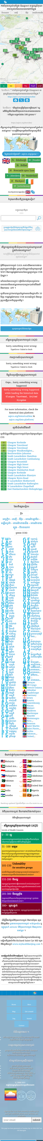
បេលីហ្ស (8, 633)
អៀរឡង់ (8, 579)
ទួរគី (6, 577)
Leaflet (3, 82)
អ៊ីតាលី (7, 628)
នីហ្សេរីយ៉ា (30, 605)
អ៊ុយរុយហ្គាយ (32, 610)
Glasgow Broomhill (15, 461)
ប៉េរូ (6, 572)
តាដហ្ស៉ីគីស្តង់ (32, 649)
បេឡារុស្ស (8, 731)
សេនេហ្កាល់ (31, 579)
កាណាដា (8, 623)
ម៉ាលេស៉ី (8, 685)
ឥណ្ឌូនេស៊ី (31, 585)
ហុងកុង (8, 582)
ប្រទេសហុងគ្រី (32, 633)
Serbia (28, 731)
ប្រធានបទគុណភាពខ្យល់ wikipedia (25, 923)
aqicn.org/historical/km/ (20, 416)
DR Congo (30, 685)
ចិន (6, 543)
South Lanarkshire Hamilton (20, 456)
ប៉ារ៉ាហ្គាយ (31, 597)
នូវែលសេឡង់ (32, 587)
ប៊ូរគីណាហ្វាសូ (32, 643)
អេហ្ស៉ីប (8, 702)
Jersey (28, 697)
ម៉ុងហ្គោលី (31, 590)
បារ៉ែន (7, 610)
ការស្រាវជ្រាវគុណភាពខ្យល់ (21, 1045)
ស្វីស (7, 569)
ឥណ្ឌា (7, 574)
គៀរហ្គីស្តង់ (31, 626)
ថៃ (6, 538)
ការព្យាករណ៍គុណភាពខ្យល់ (21, 1070)
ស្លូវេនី (7, 669)
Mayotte (29, 715)
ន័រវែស (7, 602)
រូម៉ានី (7, 656)
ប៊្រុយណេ (8, 720)
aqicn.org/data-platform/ (21, 419)
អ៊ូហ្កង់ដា (30, 556)
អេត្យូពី (7, 713)
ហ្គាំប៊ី (7, 715)
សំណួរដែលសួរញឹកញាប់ (21, 1060)
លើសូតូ (8, 595)
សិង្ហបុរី (29, 543)
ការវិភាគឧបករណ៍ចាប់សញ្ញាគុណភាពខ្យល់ (21, 1055)
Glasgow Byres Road (15, 478)
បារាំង (7, 597)
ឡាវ (6, 541)
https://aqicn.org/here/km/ (21, 123)
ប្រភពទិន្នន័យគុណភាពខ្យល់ (21, 1066)
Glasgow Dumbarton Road (18, 469)
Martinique (30, 713)
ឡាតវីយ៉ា (8, 682)
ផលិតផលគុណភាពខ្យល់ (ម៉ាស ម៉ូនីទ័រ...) (21, 1073)
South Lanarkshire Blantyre (19, 475)
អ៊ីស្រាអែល (31, 561)
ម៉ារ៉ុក (7, 649)
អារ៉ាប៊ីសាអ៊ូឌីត (32, 656)
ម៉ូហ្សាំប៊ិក (30, 623)
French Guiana (32, 687)
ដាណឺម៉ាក (9, 705)
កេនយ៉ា (8, 590)
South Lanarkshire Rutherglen (20, 483)
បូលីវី (7, 618)
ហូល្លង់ (7, 664)
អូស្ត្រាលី (30, 567)
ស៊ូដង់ (7, 600)
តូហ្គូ (6, 620)
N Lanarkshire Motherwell (19, 480)
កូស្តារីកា (30, 572)
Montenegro (31, 718)
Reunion (29, 723)
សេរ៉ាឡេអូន (31, 582)
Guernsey (29, 695)
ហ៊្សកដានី (30, 551)
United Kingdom (28, 737)
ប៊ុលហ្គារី (30, 574)
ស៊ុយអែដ (8, 631)
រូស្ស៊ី (6, 643)
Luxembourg (31, 702)
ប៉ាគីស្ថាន (30, 569)
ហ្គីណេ (7, 585)
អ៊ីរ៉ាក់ (7, 674)
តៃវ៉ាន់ (7, 641)
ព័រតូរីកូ (7, 723)
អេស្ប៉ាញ (8, 708)
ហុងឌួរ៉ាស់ (31, 592)
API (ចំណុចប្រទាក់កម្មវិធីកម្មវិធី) (21, 1075)
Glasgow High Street (15, 464)
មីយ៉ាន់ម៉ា (30, 595)
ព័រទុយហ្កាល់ (32, 628)
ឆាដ (6, 546)
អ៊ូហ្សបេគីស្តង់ (32, 654)
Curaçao (29, 682)
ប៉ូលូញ (7, 615)
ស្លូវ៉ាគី (29, 546)
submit (36, 1119)
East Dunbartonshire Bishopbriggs (22, 489)
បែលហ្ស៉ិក (31, 554)
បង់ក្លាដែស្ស (31, 615)
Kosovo (28, 700)
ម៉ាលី (7, 564)
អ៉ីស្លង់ (7, 672)
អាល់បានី (8, 700)
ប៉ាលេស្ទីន (31, 577)
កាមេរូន (8, 661)
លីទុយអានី (9, 728)
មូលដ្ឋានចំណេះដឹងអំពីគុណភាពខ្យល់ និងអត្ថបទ (21, 1050)
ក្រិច (6, 556)
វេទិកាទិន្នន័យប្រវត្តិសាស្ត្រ (21, 1078)
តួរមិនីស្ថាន (31, 608)
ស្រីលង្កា (8, 736)
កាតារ (7, 567)
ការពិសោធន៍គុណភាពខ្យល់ (21, 1052)
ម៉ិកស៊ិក (8, 690)
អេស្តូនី (7, 695)
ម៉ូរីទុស (7, 687)
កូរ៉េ (6, 561)
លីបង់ (7, 551)
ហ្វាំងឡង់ (8, 725)
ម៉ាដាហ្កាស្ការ (32, 641)
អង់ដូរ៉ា (7, 692)
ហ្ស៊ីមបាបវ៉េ (31, 613)
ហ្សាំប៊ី (7, 679)
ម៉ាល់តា (8, 654)
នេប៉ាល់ (8, 667)
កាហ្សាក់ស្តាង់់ (32, 646)
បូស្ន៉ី (6, 659)
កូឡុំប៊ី (7, 710)
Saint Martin (31, 725)
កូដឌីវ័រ (7, 718)
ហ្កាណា (8, 592)
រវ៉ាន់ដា (7, 677)
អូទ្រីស (7, 651)
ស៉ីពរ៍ (7, 608)
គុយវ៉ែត (8, 638)
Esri (18, 82)
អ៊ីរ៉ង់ (6, 626)
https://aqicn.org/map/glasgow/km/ (21, 97)
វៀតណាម (9, 587)
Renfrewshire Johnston (17, 453)
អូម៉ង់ (7, 605)
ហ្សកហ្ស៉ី (30, 538)
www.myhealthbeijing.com (26, 944)
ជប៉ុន (7, 559)
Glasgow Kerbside (14, 442)
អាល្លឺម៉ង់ (30, 559)
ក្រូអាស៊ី (30, 549)
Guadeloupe (31, 692)
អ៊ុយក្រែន (30, 541)
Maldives (29, 710)
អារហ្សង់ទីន (31, 602)
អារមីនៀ (8, 636)
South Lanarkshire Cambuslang (21, 458)
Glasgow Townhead (15, 445)
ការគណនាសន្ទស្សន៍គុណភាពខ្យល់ (21, 1068)
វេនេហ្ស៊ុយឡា (32, 618)
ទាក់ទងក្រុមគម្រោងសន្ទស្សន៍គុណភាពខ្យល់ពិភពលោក (21, 1037)
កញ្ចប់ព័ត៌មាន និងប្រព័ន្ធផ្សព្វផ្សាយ (21, 1039)
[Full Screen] (3, 17)
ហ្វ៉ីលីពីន (30, 564)
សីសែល (8, 554)
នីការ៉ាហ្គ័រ (30, 620)
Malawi (28, 708)
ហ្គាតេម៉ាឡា (31, 600)
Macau (28, 705)
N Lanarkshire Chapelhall (18, 486)
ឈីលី (7, 549)
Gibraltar (29, 690)
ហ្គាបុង (7, 646)
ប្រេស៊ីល (8, 697)
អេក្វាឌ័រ (8, 733)
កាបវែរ (7, 613)
